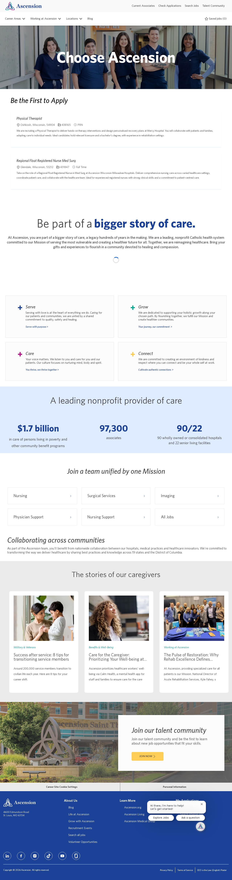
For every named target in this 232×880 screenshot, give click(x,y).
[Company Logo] (23, 6)
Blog (90, 18)
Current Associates (143, 5)
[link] (44, 642)
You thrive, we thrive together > (42, 369)
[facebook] (21, 856)
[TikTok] (49, 856)
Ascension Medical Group (139, 821)
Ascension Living (134, 814)
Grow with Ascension (81, 821)
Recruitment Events (80, 828)
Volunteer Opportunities (82, 841)
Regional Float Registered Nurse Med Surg (46, 160)
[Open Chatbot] (200, 826)
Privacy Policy (166, 870)
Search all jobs (76, 835)
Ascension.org (132, 807)
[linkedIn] (7, 856)
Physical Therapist (29, 118)
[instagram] (35, 856)
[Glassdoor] (76, 856)
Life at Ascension (78, 814)
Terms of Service (185, 870)
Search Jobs (192, 5)
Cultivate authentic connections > (155, 369)
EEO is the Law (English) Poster (212, 870)
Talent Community (213, 5)
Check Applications (169, 5)
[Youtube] (62, 856)
